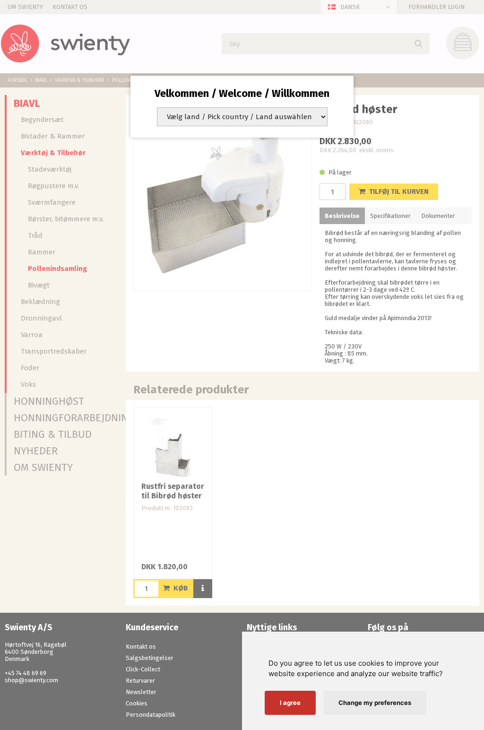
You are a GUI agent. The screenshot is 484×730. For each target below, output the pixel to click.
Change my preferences (374, 702)
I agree (290, 702)
